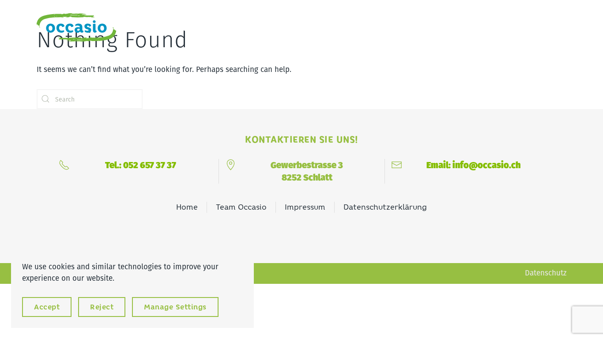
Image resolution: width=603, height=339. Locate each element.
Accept (47, 307)
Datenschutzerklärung (385, 207)
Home (187, 207)
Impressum (305, 207)
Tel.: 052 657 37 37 (140, 165)
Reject (101, 307)
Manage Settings (175, 307)
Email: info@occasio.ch (473, 165)
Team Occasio (241, 207)
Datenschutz (545, 273)
